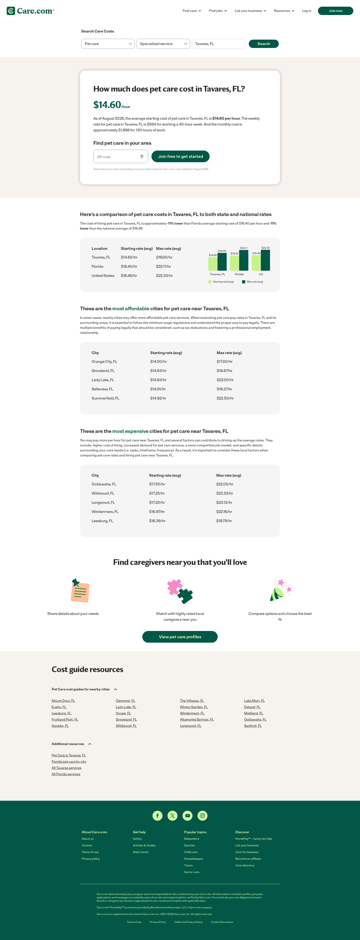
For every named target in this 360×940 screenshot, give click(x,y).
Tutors (188, 865)
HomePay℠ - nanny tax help (253, 839)
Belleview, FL (102, 389)
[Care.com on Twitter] (173, 816)
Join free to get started (180, 156)
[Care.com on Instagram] (203, 816)
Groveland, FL (103, 370)
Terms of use (90, 852)
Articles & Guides (144, 845)
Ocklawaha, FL (104, 484)
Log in (306, 11)
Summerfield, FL (105, 398)
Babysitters (191, 839)
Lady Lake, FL (103, 380)
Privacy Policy (158, 922)
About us (88, 839)
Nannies (189, 845)
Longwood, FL (103, 502)
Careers (87, 845)
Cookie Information (222, 922)
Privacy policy (91, 859)
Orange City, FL (104, 361)
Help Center (141, 852)
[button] (85, 689)
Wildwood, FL (103, 493)
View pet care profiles (180, 636)
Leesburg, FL (102, 521)
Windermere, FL (105, 511)
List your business (247, 845)
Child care (191, 852)
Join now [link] (335, 11)
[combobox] (218, 44)
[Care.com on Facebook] (157, 816)
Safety (137, 839)
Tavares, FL (101, 257)
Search (264, 43)
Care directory (244, 865)
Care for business (247, 852)
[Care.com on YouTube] (187, 816)
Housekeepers (193, 859)
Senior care (191, 872)
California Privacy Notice (188, 922)
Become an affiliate (248, 859)
